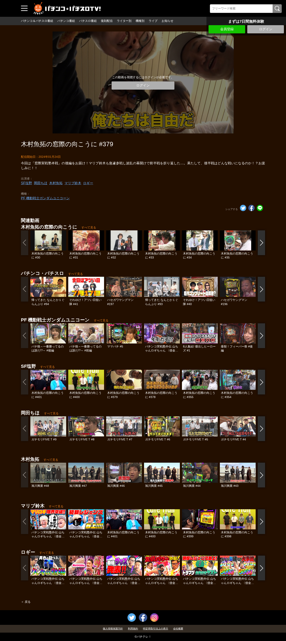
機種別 (140, 20)
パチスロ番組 (88, 20)
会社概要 (178, 628)
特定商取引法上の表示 (155, 628)
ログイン (265, 29)
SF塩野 (26, 183)
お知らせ (167, 20)
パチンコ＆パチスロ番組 (37, 20)
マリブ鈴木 (72, 183)
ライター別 (124, 20)
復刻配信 (107, 20)
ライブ (153, 20)
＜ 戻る (26, 601)
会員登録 (227, 29)
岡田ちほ (40, 183)
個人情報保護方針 (113, 628)
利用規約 (133, 628)
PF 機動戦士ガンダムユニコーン (45, 198)
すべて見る (88, 227)
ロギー (88, 183)
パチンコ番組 (66, 20)
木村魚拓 (56, 183)
